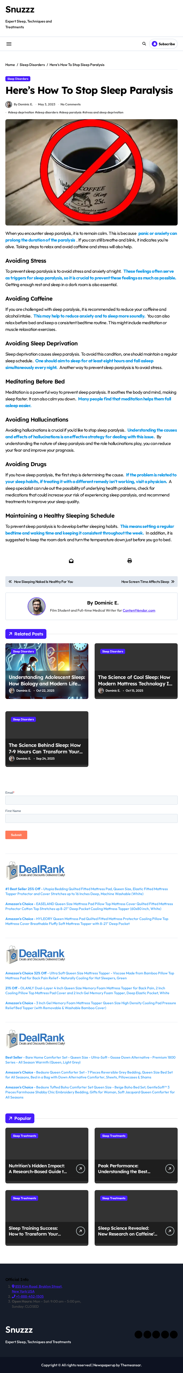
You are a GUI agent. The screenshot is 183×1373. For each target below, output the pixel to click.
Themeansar (131, 1365)
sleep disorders (47, 112)
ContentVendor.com (139, 610)
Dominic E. (106, 603)
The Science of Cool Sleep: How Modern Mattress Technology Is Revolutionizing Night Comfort (134, 683)
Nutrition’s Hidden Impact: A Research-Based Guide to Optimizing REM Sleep (38, 1171)
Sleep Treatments (24, 1135)
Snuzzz (19, 9)
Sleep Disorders (17, 78)
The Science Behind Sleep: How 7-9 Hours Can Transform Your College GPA (45, 751)
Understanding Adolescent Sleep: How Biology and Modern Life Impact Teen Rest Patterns (47, 683)
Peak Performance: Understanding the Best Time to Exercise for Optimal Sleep (122, 1174)
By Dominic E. (23, 104)
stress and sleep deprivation (103, 112)
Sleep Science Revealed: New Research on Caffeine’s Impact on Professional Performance (127, 1236)
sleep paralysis (71, 112)
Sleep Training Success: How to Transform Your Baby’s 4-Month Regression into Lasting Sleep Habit (37, 1236)
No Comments (70, 104)
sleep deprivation (22, 112)
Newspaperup (104, 1365)
